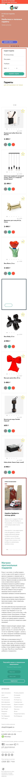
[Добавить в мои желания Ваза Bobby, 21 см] (9, 346)
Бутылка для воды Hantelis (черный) (12, 420)
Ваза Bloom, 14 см (9, 263)
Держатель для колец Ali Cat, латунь (12, 221)
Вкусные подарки (6, 704)
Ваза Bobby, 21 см (9, 336)
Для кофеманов (6, 702)
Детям (15, 711)
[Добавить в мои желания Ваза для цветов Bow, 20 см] (9, 387)
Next (25, 120)
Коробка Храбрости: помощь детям (12, 514)
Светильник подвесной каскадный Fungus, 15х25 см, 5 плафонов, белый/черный (14, 177)
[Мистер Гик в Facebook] (6, 755)
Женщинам (4, 711)
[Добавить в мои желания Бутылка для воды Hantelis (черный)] (9, 430)
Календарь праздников (11, 282)
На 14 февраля (5, 716)
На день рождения (19, 693)
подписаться (14, 681)
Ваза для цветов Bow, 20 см (12, 378)
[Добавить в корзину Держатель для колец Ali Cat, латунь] (13, 232)
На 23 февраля (18, 716)
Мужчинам (16, 709)
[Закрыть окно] (25, 1)
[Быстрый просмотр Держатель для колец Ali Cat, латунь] (5, 232)
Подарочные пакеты (19, 714)
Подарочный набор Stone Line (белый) (13, 133)
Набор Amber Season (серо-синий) (14, 462)
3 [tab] (12, 216)
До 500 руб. (5, 709)
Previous (3, 120)
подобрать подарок (14, 73)
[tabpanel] (14, 119)
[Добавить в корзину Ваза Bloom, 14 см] (13, 273)
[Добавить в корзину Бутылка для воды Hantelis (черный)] (13, 430)
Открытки (4, 714)
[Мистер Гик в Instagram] (12, 755)
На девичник (5, 697)
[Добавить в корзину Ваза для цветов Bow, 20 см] (13, 387)
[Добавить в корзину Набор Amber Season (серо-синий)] (13, 472)
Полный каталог (18, 707)
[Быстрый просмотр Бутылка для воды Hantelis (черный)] (5, 430)
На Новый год (17, 700)
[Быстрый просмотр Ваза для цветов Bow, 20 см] (5, 387)
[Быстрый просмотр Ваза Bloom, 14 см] (5, 273)
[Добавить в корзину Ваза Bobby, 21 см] (13, 346)
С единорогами (18, 702)
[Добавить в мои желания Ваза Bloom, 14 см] (9, 273)
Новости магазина (10, 481)
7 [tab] (21, 216)
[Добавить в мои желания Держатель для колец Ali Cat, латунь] (9, 232)
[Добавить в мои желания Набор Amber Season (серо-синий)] (9, 472)
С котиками (17, 697)
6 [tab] (19, 216)
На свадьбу (17, 695)
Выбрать (8, 305)
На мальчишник (6, 700)
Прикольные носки (6, 707)
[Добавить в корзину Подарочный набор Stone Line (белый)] (13, 144)
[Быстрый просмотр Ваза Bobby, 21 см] (5, 346)
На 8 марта (5, 718)
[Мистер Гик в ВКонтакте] (3, 755)
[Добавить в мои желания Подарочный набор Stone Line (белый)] (9, 144)
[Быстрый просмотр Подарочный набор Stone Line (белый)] (5, 144)
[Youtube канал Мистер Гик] (9, 755)
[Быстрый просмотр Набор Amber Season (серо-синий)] (5, 472)
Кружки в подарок (18, 704)
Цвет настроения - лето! (6, 694)
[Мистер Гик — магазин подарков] (14, 7)
